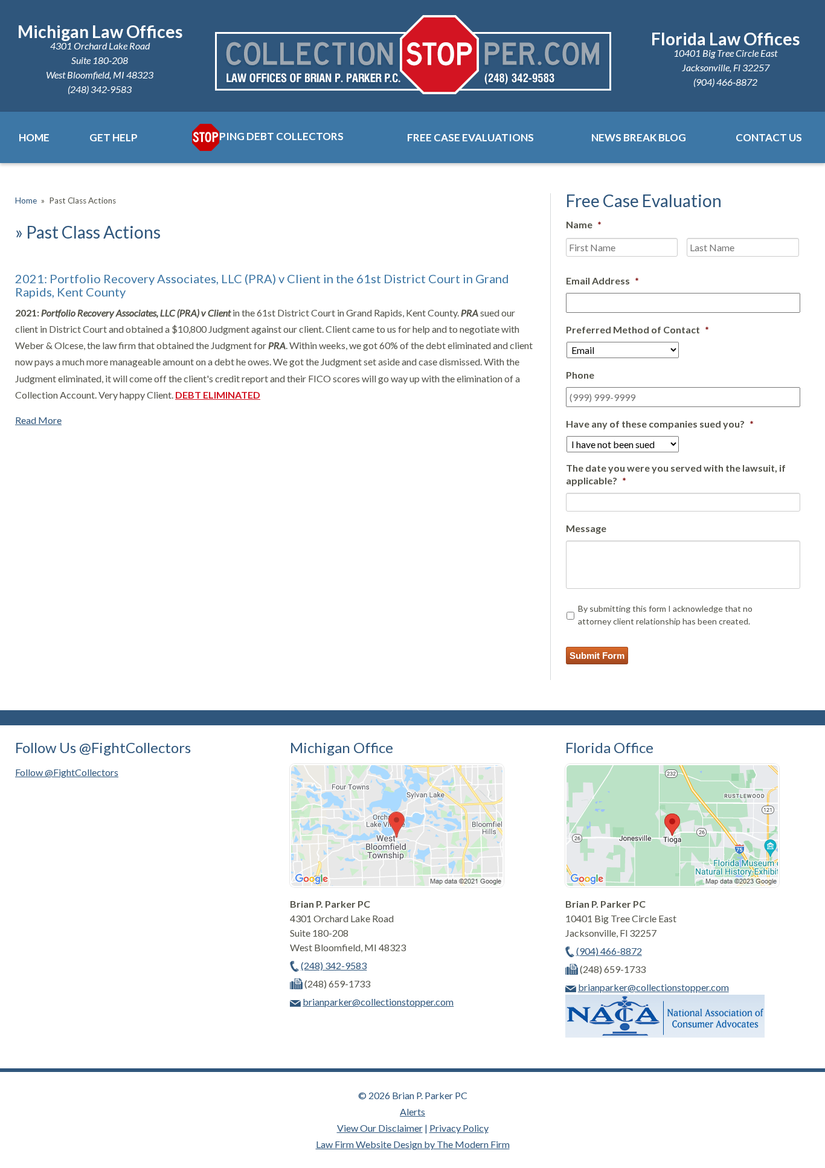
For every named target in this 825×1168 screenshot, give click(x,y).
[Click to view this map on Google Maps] (397, 883)
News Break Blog (638, 137)
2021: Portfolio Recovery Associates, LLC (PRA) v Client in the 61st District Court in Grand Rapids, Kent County (262, 285)
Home (34, 137)
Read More (38, 420)
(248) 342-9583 (100, 89)
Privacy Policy (459, 1128)
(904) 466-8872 (725, 82)
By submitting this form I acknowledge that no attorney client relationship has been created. (665, 614)
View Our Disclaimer (380, 1128)
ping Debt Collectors (281, 136)
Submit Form (597, 655)
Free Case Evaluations (470, 137)
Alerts (412, 1111)
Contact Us (769, 137)
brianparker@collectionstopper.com (378, 1001)
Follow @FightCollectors (66, 772)
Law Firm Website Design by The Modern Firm (413, 1144)
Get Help (113, 137)
